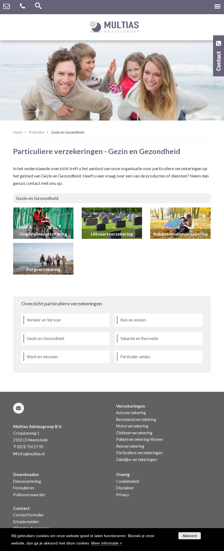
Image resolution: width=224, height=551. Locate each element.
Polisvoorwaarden (29, 494)
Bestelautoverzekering (136, 419)
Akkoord (189, 536)
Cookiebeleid (127, 481)
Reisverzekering (130, 446)
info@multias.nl (31, 453)
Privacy (122, 494)
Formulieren (23, 488)
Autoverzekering (131, 412)
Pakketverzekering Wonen (139, 439)
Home (17, 132)
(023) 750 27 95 (30, 446)
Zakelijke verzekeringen (136, 459)
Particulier (37, 132)
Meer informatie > (106, 543)
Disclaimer (125, 488)
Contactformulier (28, 515)
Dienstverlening (27, 481)
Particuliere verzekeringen (139, 452)
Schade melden (26, 521)
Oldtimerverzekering (134, 432)
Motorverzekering (132, 426)
